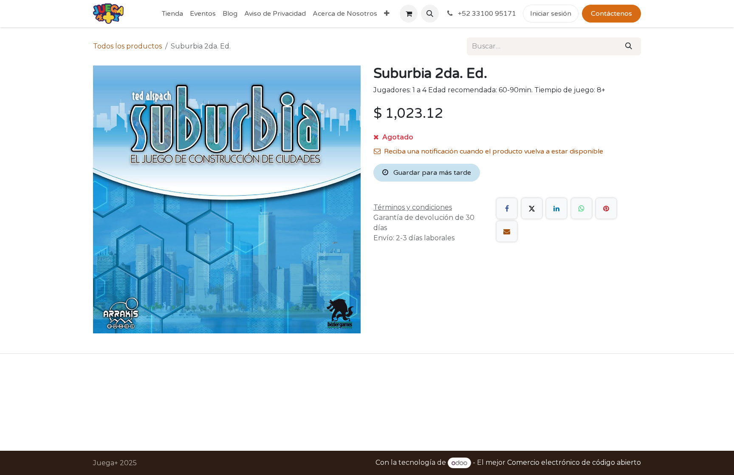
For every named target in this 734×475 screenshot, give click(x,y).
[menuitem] (172, 13)
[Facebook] (507, 208)
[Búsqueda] (628, 46)
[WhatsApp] (581, 208)
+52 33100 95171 (486, 13)
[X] (532, 208)
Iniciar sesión (550, 13)
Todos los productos (127, 46)
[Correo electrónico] (507, 231)
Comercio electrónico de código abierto (574, 463)
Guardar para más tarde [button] (431, 172)
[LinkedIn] (556, 208)
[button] (430, 14)
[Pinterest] (606, 208)
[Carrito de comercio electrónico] (409, 14)
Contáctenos (611, 13)
